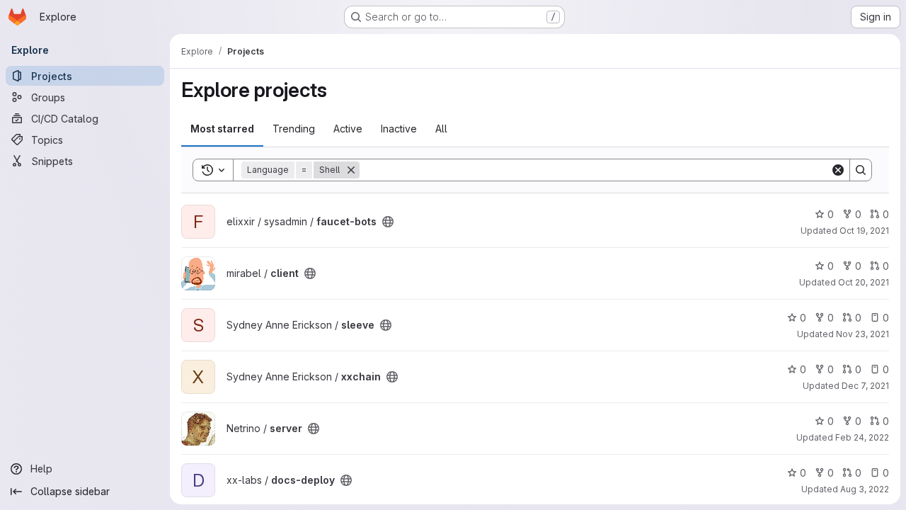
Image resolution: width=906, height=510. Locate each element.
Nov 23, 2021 (862, 334)
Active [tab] (347, 129)
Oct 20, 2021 (863, 282)
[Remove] (351, 170)
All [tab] (441, 129)
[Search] (860, 170)
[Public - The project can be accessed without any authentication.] (388, 221)
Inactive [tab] (399, 129)
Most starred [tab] (222, 129)
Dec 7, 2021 (865, 385)
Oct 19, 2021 (864, 230)
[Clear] (838, 170)
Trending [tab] (294, 129)
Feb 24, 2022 (862, 437)
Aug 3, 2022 (864, 489)
